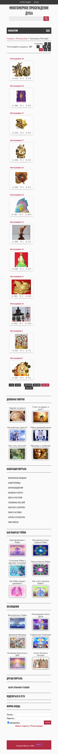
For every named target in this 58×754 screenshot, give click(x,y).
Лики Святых (13, 522)
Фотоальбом (21, 38)
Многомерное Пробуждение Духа (29, 10)
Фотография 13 (17, 222)
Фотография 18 (17, 86)
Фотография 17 (17, 113)
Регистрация (25, 2)
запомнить (15, 723)
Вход (36, 2)
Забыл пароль (22, 726)
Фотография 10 (17, 304)
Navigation (13, 30)
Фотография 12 (17, 249)
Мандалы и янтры (15, 492)
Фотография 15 (17, 195)
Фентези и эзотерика (16, 507)
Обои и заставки (15, 512)
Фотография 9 (16, 331)
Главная (10, 38)
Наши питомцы (14, 482)
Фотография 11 (16, 277)
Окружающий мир (15, 487)
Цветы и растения (15, 497)
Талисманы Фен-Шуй (16, 502)
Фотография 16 (17, 168)
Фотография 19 (17, 59)
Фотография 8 (16, 358)
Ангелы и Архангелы (16, 517)
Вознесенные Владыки (17, 478)
